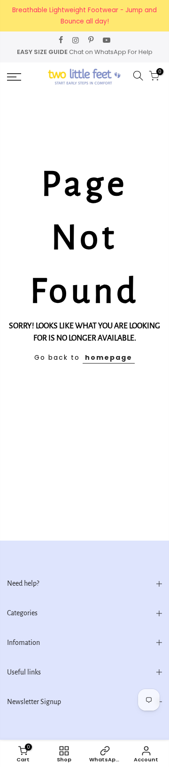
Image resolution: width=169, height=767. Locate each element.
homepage (108, 357)
